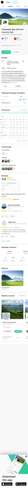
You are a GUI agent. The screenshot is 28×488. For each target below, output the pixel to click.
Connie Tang (12, 222)
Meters (24, 109)
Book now (18, 331)
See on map (19, 34)
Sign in (8, 2)
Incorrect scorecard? (22, 140)
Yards (20, 109)
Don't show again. (14, 486)
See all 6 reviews (6, 241)
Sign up (15, 2)
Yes (17, 45)
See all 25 (22, 295)
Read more (13, 82)
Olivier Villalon (13, 205)
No (21, 45)
